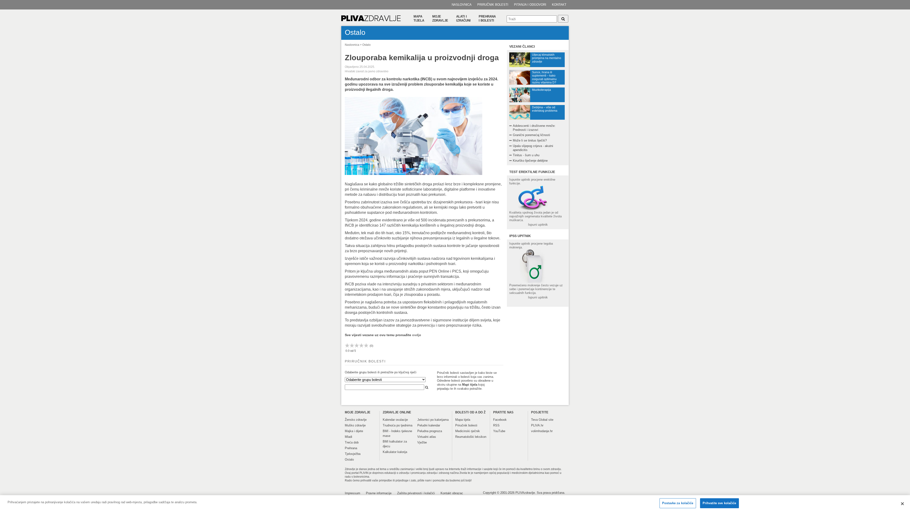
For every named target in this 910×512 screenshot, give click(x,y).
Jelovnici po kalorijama (433, 419)
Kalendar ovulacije (395, 419)
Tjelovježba (352, 454)
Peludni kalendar (428, 425)
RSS (496, 425)
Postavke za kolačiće (677, 503)
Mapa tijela (419, 18)
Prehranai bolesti (487, 18)
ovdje (416, 335)
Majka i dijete (354, 431)
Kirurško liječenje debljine (530, 160)
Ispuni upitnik (538, 224)
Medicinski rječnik (467, 431)
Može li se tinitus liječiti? (530, 140)
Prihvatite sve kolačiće (719, 503)
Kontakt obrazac (452, 493)
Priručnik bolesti (492, 4)
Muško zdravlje (355, 425)
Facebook (500, 419)
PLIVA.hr (537, 425)
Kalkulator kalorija (395, 452)
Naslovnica (462, 4)
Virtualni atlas (426, 437)
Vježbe (422, 442)
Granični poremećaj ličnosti (531, 135)
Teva (534, 419)
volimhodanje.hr (542, 431)
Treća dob (352, 442)
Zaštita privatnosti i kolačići (416, 493)
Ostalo (366, 44)
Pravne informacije (378, 493)
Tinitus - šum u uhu (526, 155)
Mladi (348, 437)
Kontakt (559, 4)
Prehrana (351, 448)
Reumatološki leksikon (470, 437)
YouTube (499, 431)
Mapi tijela (469, 384)
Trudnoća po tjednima (397, 425)
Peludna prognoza (429, 431)
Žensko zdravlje (356, 419)
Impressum (352, 493)
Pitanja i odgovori (530, 4)
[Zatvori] (902, 503)
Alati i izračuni (463, 18)
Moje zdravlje (440, 18)
